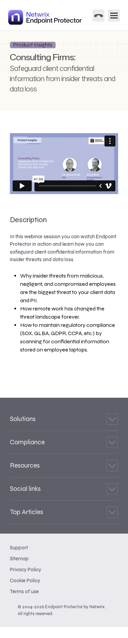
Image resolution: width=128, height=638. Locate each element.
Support (19, 548)
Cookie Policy (25, 580)
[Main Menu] (114, 16)
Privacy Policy (25, 569)
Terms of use (24, 591)
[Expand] (112, 419)
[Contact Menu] (98, 16)
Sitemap (19, 559)
